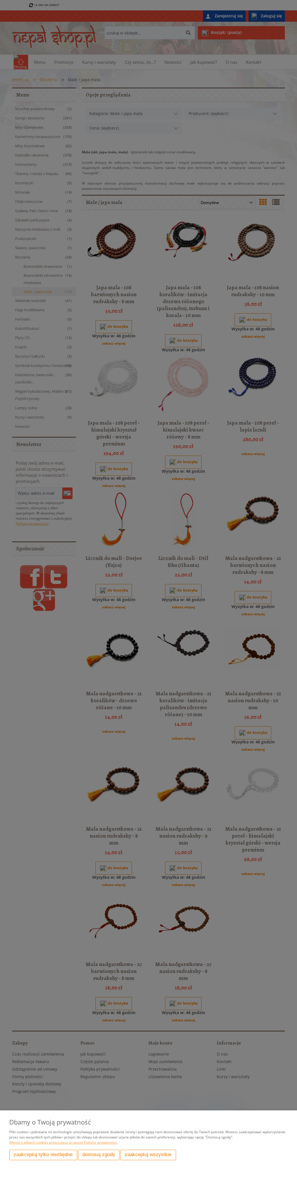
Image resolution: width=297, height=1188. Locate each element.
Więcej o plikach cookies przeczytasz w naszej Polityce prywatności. (63, 1142)
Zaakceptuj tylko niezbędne (43, 1154)
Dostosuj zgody (98, 1154)
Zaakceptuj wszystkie (148, 1154)
